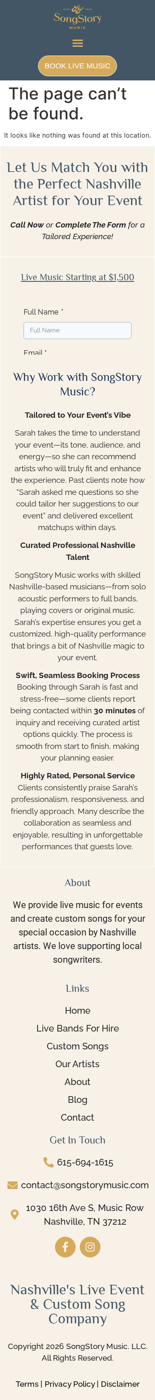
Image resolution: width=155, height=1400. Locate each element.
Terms (27, 1383)
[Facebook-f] (65, 1247)
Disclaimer (120, 1383)
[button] (77, 42)
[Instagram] (90, 1247)
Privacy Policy (70, 1383)
